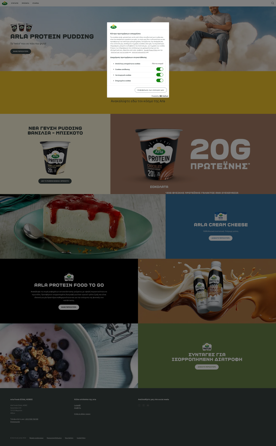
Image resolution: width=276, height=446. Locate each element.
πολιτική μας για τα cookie (120, 52)
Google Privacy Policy (150, 50)
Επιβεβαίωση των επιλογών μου (151, 90)
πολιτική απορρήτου (139, 52)
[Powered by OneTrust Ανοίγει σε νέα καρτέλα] (160, 96)
